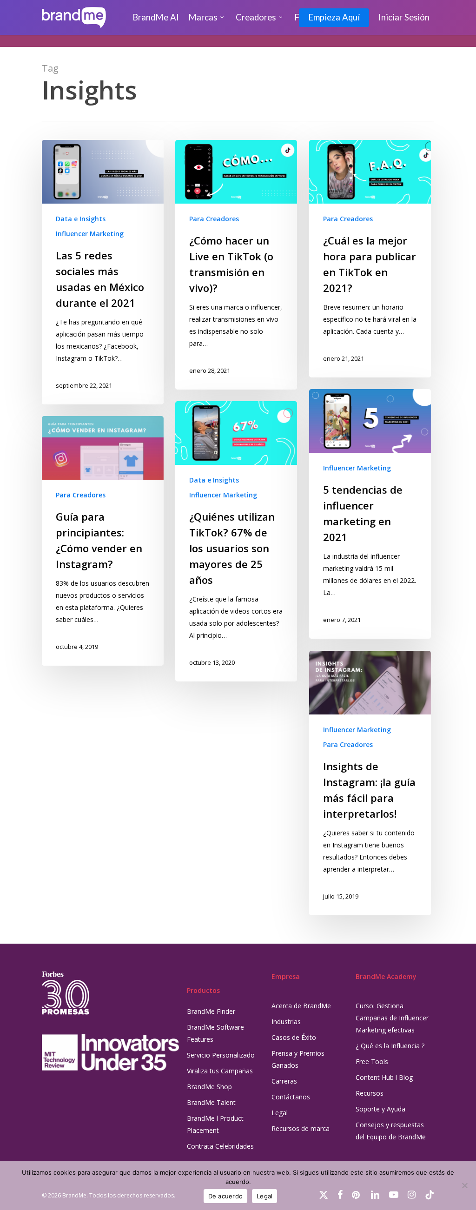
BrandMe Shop (209, 1086)
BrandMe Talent (211, 1102)
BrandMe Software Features (215, 1033)
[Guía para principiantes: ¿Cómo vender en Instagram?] (103, 541)
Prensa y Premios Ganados (297, 1059)
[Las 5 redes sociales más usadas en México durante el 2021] (103, 272)
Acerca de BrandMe (301, 1005)
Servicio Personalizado (221, 1055)
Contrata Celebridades (220, 1146)
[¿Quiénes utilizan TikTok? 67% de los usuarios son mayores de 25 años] (236, 541)
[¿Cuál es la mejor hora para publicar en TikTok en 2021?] (370, 258)
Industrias (286, 1021)
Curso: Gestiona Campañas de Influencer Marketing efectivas (392, 1017)
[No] (464, 1185)
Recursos (369, 1093)
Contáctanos (290, 1096)
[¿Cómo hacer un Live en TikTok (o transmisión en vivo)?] (236, 265)
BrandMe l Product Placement (215, 1124)
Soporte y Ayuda (380, 1108)
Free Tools (372, 1061)
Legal (279, 1112)
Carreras (284, 1081)
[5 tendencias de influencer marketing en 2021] (370, 514)
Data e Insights (81, 218)
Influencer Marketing (90, 233)
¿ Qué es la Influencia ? (390, 1045)
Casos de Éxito (293, 1037)
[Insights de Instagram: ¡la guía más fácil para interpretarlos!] (370, 783)
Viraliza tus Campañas (220, 1070)
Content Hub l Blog (384, 1077)
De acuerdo (225, 1196)
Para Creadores (214, 218)
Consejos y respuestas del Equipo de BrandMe (391, 1130)
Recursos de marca (300, 1128)
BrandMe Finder (211, 1011)
